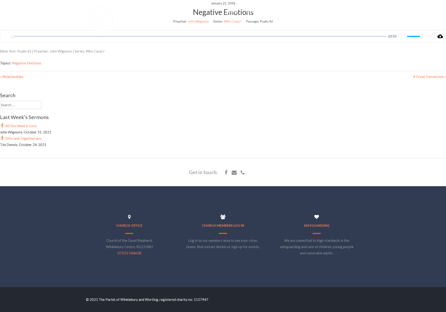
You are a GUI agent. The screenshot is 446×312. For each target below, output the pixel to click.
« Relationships (11, 76)
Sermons (305, 11)
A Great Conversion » (429, 76)
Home (233, 11)
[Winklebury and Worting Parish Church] (100, 34)
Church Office (129, 225)
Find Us (356, 11)
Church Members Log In (223, 225)
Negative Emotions (26, 63)
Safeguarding (317, 225)
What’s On (280, 11)
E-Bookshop (331, 11)
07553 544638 (129, 253)
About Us (254, 11)
